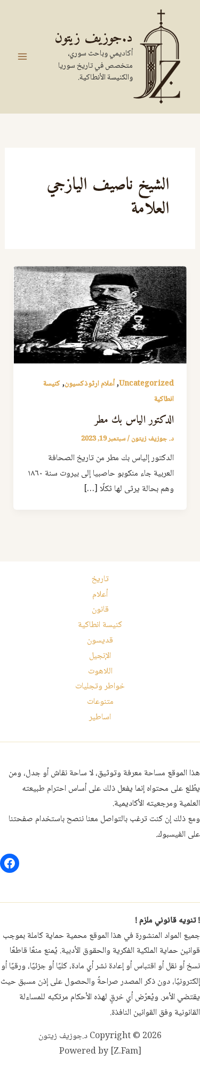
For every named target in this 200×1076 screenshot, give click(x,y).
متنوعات (100, 702)
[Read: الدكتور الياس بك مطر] (100, 315)
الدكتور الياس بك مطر (134, 420)
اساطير (100, 717)
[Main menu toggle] (22, 56)
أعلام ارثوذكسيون (90, 384)
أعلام (100, 595)
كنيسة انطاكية (100, 625)
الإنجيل (100, 656)
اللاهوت (100, 671)
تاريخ (100, 579)
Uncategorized (146, 384)
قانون (100, 610)
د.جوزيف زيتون (93, 38)
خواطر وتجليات (100, 686)
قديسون (100, 640)
